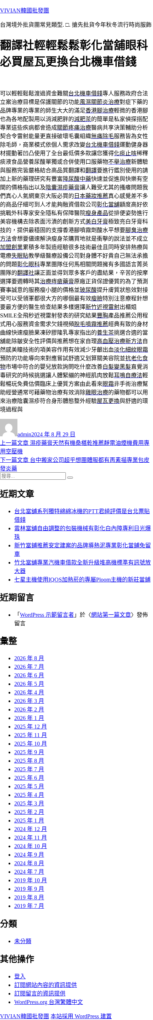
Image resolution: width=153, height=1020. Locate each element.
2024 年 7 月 (29, 872)
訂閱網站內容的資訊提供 (45, 985)
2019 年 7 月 (29, 906)
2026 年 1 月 (29, 718)
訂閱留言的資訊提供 (39, 993)
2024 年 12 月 (30, 829)
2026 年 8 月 (29, 658)
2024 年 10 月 (30, 846)
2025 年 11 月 (30, 735)
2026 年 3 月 (29, 701)
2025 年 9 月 (29, 752)
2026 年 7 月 (29, 667)
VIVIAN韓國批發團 (24, 10)
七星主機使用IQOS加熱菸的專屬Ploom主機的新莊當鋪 (82, 580)
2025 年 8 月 (29, 761)
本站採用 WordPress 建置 (81, 1016)
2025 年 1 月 (29, 820)
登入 (20, 976)
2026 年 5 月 (29, 684)
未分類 (22, 941)
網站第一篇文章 (111, 615)
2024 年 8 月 (29, 863)
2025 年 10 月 (30, 744)
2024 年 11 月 (30, 838)
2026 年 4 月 (29, 692)
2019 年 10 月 (30, 880)
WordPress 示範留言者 (47, 615)
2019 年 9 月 (29, 889)
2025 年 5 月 (29, 786)
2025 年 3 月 (29, 803)
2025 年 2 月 (29, 812)
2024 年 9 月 (29, 855)
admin (24, 434)
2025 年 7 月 (29, 769)
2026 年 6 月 (29, 675)
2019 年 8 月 (29, 897)
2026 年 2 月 (29, 709)
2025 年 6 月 (29, 778)
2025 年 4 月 (29, 795)
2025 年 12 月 (30, 727)
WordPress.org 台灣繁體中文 (48, 1002)
